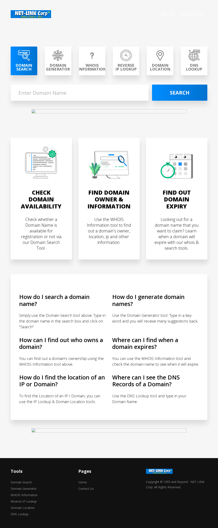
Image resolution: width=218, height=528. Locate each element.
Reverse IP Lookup (24, 501)
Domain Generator (24, 489)
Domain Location (23, 508)
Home (168, 14)
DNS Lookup (19, 514)
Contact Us (192, 14)
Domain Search (21, 482)
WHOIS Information (24, 495)
